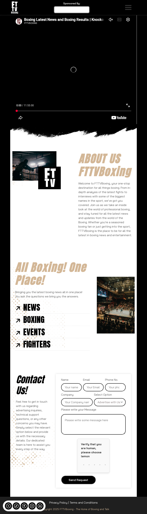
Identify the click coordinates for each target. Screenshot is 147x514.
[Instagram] (32, 506)
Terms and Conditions (84, 502)
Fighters (37, 344)
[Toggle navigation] (128, 7)
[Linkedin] (40, 506)
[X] (8, 506)
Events (34, 332)
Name (64, 379)
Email (86, 379)
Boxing (33, 320)
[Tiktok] (16, 506)
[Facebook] (24, 506)
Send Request (78, 480)
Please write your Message (78, 409)
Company (67, 394)
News (31, 307)
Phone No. (111, 379)
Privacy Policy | (59, 502)
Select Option (103, 394)
